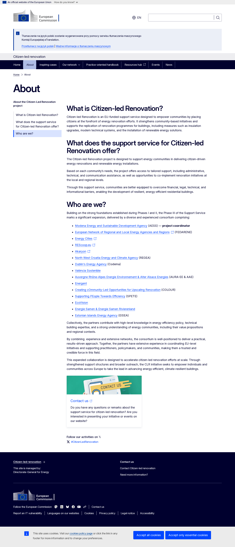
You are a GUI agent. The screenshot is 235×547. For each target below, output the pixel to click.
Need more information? (134, 474)
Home (16, 64)
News (169, 64)
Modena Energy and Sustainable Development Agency (111, 225)
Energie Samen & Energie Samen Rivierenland (105, 309)
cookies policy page (81, 533)
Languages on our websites (63, 513)
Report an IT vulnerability (27, 513)
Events (156, 64)
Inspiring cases (48, 64)
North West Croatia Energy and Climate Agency (106, 257)
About (30, 64)
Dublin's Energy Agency (91, 264)
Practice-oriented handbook (102, 64)
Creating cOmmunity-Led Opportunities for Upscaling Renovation (118, 289)
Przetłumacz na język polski (38, 46)
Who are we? (24, 133)
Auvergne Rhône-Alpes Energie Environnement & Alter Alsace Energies (121, 277)
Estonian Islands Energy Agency (96, 315)
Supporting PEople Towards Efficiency (100, 296)
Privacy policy (107, 513)
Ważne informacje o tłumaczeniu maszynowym (83, 46)
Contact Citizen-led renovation (137, 468)
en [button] (139, 17)
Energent (81, 283)
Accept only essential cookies (188, 535)
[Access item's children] (80, 64)
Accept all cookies (149, 535)
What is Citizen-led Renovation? (37, 115)
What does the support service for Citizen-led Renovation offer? (37, 124)
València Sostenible (88, 270)
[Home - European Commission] (39, 16)
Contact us (98, 506)
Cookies (89, 513)
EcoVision (81, 302)
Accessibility (147, 513)
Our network (70, 64)
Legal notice (128, 513)
